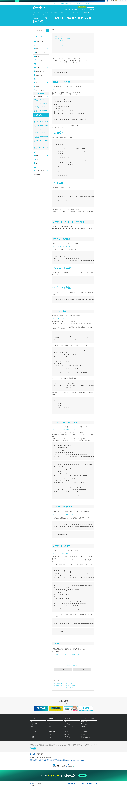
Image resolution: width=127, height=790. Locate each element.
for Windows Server (64, 3)
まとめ (56, 49)
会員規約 (31, 744)
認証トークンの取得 (59, 36)
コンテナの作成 (58, 42)
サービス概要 (90, 745)
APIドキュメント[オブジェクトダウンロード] (64, 514)
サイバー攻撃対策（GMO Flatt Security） (63, 760)
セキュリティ (55, 786)
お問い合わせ (91, 9)
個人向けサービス (84, 786)
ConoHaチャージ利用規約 (47, 744)
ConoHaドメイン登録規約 (38, 744)
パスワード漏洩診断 (54, 759)
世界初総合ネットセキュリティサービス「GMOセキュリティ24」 (39, 759)
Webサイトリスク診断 (61, 759)
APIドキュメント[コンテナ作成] (61, 318)
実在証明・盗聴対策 (33, 760)
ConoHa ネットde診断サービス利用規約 (69, 744)
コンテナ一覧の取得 (59, 40)
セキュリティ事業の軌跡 (80, 760)
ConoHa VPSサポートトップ (46, 12)
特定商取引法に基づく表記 (39, 745)
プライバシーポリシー (72, 745)
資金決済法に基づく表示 (49, 745)
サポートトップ (36, 12)
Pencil (80, 3)
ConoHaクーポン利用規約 (57, 744)
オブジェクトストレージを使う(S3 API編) (63, 683)
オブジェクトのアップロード (61, 44)
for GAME (71, 3)
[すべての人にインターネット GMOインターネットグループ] (118, 1)
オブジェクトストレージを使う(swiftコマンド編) (65, 685)
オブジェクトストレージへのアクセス (63, 38)
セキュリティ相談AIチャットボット (71, 759)
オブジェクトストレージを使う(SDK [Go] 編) (64, 687)
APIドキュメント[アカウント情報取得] (62, 246)
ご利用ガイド (68, 9)
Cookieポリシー (80, 745)
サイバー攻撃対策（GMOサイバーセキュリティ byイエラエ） (46, 760)
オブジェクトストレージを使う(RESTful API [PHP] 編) (66, 654)
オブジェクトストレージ (66, 12)
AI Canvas (76, 3)
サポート (92, 3)
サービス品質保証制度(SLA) (58, 745)
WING (54, 3)
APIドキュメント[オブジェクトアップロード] (64, 430)
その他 (90, 786)
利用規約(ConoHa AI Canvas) (81, 744)
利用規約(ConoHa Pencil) (91, 744)
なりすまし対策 (73, 760)
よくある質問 (75, 9)
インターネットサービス (33, 786)
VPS (57, 3)
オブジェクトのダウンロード (61, 46)
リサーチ (67, 786)
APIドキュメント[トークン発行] (61, 89)
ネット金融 (75, 786)
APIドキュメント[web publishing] (61, 553)
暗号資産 (79, 786)
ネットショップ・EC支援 (42, 786)
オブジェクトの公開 (59, 47)
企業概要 (85, 745)
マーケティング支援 (61, 786)
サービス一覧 (86, 3)
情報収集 (71, 786)
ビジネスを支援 (49, 786)
